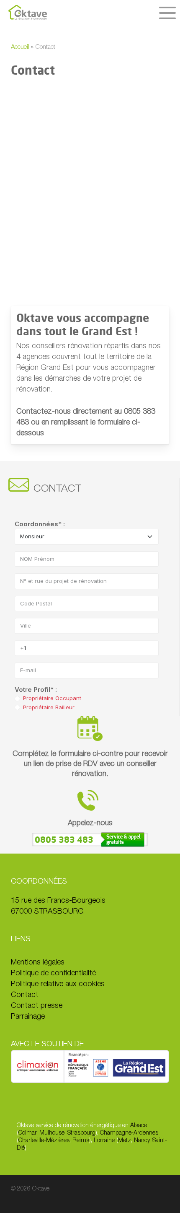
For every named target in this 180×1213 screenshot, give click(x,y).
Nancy (141, 1141)
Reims (80, 1141)
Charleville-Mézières (43, 1141)
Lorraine (104, 1141)
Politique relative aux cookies (58, 984)
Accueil (20, 47)
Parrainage (28, 1017)
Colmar (27, 1133)
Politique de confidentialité (53, 973)
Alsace (138, 1126)
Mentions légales (37, 963)
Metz (124, 1141)
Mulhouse (51, 1133)
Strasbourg (81, 1133)
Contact (25, 995)
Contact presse (36, 1006)
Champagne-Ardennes (129, 1133)
